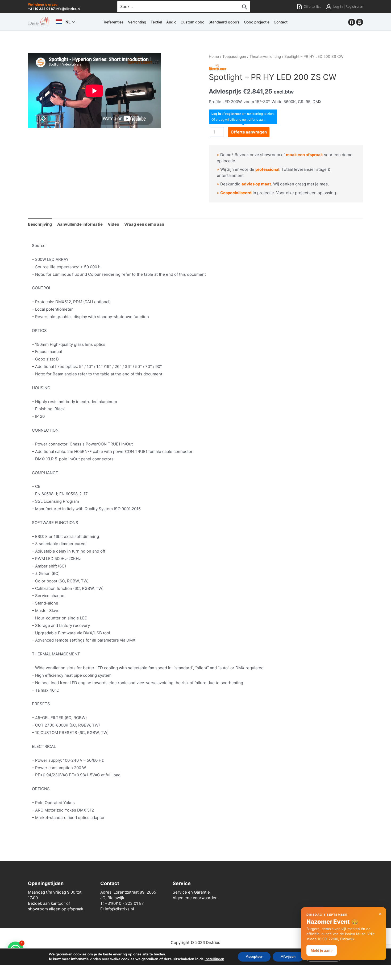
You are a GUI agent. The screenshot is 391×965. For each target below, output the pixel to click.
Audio (171, 22)
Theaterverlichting (265, 56)
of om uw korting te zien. (242, 114)
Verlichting (137, 22)
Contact (281, 22)
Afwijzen (288, 956)
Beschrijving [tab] (40, 224)
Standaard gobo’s (224, 22)
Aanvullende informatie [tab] (80, 224)
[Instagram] (359, 22)
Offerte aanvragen (249, 132)
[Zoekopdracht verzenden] (244, 7)
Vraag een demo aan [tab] (144, 224)
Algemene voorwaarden (195, 897)
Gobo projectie (256, 22)
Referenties (114, 22)
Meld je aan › (321, 950)
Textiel (156, 22)
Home (214, 56)
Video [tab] (113, 224)
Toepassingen (234, 56)
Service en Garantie (191, 892)
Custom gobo (192, 22)
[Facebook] (351, 22)
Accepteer (254, 956)
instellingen (214, 959)
